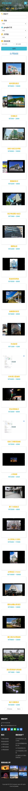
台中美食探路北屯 (21, 748)
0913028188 (6, 723)
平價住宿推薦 (5, 739)
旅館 (12, 8)
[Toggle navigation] (25, 3)
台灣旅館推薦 (5, 749)
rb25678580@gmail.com (9, 725)
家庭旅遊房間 (5, 741)
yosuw (16, 786)
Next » (19, 709)
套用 (14, 49)
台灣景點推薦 (5, 744)
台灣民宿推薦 (5, 747)
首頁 (7, 8)
